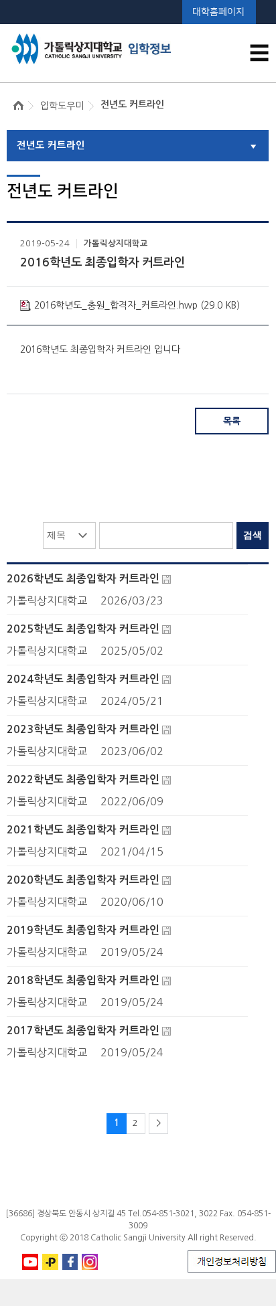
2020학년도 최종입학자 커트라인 (83, 880)
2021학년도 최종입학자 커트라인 (83, 830)
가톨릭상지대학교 (116, 244)
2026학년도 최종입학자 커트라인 (83, 579)
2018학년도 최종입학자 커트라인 (83, 980)
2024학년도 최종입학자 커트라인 (83, 679)
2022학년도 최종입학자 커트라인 (83, 779)
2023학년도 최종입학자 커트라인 (83, 729)
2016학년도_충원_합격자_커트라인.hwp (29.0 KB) (137, 305)
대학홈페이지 (218, 12)
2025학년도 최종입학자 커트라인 (83, 629)
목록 (231, 421)
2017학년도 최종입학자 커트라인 (83, 1031)
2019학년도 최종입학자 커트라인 (83, 930)
